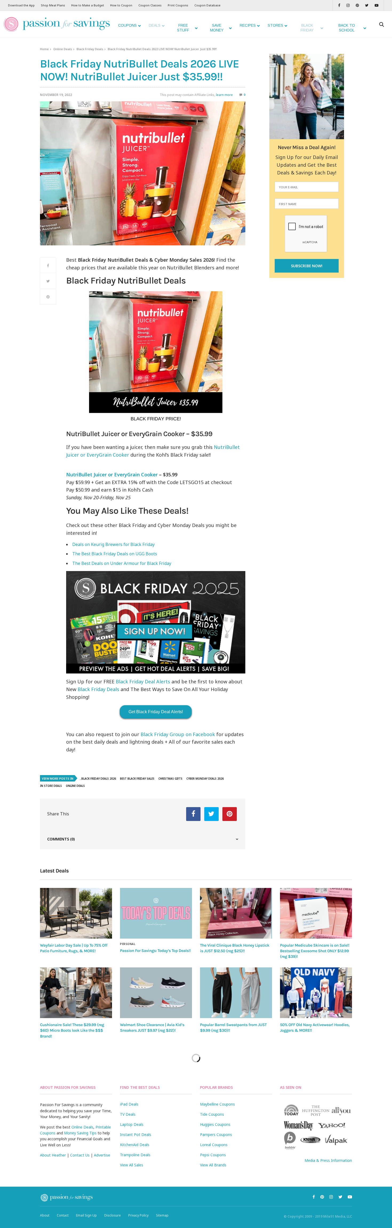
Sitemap (162, 1215)
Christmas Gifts (170, 778)
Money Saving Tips (80, 1132)
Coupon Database (207, 5)
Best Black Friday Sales (137, 778)
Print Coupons (178, 5)
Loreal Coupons (213, 1144)
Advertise (102, 1155)
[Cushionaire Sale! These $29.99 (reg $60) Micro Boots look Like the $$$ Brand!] (76, 992)
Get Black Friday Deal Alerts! (156, 711)
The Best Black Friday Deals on (114, 554)
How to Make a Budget (87, 5)
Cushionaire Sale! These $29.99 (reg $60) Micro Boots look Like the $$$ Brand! (72, 1030)
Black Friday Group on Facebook (178, 734)
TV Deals (127, 1114)
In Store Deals (51, 786)
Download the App (21, 5)
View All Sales (131, 1164)
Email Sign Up (86, 1215)
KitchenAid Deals (134, 1144)
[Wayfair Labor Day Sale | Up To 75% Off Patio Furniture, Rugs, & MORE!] (76, 913)
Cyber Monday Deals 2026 (205, 778)
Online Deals (62, 49)
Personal (127, 944)
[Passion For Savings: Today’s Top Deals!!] (156, 913)
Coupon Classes (150, 5)
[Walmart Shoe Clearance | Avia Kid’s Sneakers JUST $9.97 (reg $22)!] (156, 992)
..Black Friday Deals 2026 (98, 778)
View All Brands (213, 1164)
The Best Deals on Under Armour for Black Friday (121, 563)
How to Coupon (121, 5)
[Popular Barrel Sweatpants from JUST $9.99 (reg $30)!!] (236, 992)
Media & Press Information (328, 1160)
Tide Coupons (212, 1114)
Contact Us (80, 1155)
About (44, 1215)
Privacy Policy (138, 1215)
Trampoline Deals (135, 1154)
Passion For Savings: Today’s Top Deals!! (155, 950)
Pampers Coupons (216, 1134)
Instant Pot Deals (135, 1134)
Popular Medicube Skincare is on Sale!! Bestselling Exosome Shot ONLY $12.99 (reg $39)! (314, 951)
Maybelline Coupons (217, 1104)
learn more (224, 95)
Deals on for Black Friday (113, 544)
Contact (63, 1215)
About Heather (53, 1155)
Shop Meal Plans (53, 5)
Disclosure (112, 1215)
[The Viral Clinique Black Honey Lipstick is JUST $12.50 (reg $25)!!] (236, 913)
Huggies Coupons (215, 1124)
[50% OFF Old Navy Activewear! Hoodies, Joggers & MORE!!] (316, 992)
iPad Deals (129, 1104)
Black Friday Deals (90, 49)
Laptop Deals (131, 1124)
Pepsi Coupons (213, 1154)
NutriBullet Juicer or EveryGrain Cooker (112, 474)
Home (44, 49)
